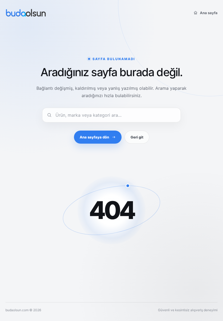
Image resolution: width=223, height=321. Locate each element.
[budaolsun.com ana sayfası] (25, 13)
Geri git (137, 137)
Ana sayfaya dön (94, 137)
